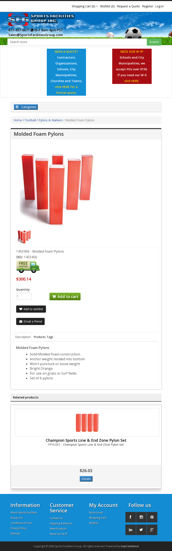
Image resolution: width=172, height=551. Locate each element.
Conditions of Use (21, 523)
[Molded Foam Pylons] (24, 236)
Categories (28, 107)
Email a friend (32, 321)
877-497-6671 (19, 30)
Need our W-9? (59, 534)
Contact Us (56, 518)
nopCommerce (130, 546)
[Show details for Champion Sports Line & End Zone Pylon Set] (87, 422)
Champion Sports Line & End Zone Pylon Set (86, 440)
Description (23, 337)
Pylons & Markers (51, 120)
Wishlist (93, 523)
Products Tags (43, 337)
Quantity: (23, 289)
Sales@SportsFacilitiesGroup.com (35, 35)
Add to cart (67, 296)
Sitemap (15, 533)
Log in (159, 6)
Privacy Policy (18, 528)
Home (18, 120)
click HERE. (131, 81)
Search (154, 42)
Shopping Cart (97, 518)
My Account (96, 512)
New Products (58, 528)
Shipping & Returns (61, 523)
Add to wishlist (33, 309)
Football (30, 120)
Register (147, 6)
